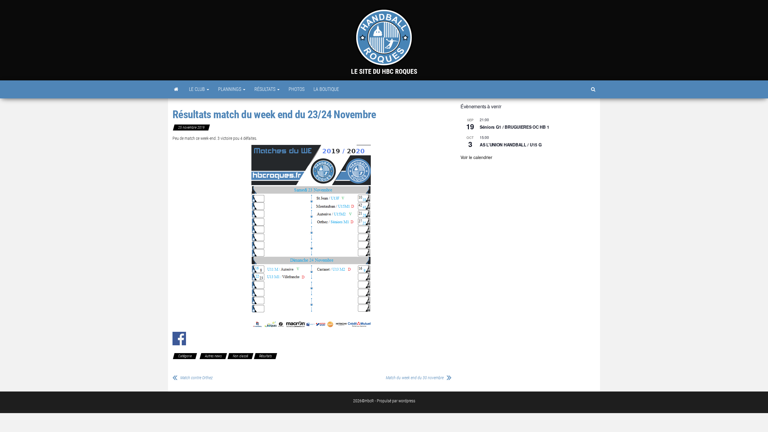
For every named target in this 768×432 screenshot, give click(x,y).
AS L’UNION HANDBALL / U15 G (511, 145)
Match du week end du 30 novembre (415, 377)
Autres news (213, 356)
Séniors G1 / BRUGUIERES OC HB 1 (514, 127)
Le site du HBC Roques (384, 71)
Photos (296, 89)
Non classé (240, 356)
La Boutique (326, 89)
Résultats (265, 89)
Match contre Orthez (196, 377)
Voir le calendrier (476, 157)
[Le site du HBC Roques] (176, 89)
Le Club (197, 89)
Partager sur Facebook (179, 338)
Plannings (230, 89)
